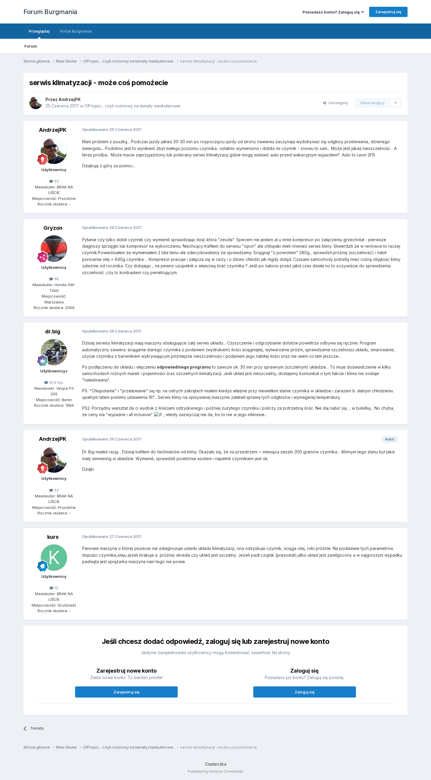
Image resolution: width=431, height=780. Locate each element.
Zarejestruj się (388, 11)
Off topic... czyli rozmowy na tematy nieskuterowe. (132, 105)
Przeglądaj (39, 31)
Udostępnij (337, 102)
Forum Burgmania (50, 12)
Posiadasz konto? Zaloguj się (332, 12)
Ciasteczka (215, 764)
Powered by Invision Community (215, 771)
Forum (30, 46)
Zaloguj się (305, 692)
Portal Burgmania (75, 31)
